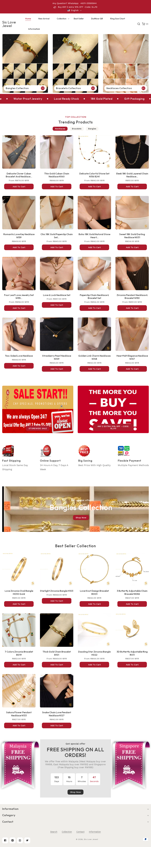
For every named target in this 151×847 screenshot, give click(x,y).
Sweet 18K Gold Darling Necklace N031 (132, 236)
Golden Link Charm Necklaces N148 (94, 357)
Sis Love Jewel (91, 839)
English (75, 10)
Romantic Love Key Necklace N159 (19, 236)
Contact (80, 831)
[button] (61, 19)
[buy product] (25, 63)
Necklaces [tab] (60, 128)
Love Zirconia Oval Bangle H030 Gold (19, 592)
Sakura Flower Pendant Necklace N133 (19, 714)
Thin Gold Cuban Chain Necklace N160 (56, 175)
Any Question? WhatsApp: (65, 3)
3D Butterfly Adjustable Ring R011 (132, 653)
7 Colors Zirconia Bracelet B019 (19, 653)
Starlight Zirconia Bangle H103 (56, 590)
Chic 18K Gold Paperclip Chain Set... (57, 236)
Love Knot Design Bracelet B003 (94, 592)
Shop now (81, 517)
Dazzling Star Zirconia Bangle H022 (94, 653)
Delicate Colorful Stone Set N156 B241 (94, 175)
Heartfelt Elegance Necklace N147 (132, 357)
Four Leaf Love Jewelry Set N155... (19, 297)
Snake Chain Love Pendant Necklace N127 (56, 714)
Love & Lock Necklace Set (56, 295)
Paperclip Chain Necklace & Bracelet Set (94, 297)
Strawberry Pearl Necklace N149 (56, 357)
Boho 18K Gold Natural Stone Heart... (94, 236)
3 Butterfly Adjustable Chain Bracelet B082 (132, 592)
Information (95, 831)
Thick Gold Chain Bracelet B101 (57, 653)
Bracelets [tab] (76, 128)
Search (53, 831)
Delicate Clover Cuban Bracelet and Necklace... (19, 175)
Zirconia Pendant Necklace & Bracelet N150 (132, 297)
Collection (67, 831)
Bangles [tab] (92, 128)
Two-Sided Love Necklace (19, 355)
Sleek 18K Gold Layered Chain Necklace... (132, 175)
